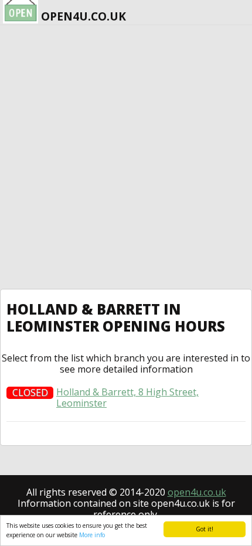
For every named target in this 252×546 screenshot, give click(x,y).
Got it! (204, 529)
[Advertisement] (126, 157)
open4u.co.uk (197, 492)
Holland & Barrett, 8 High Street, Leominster (127, 398)
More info (92, 535)
